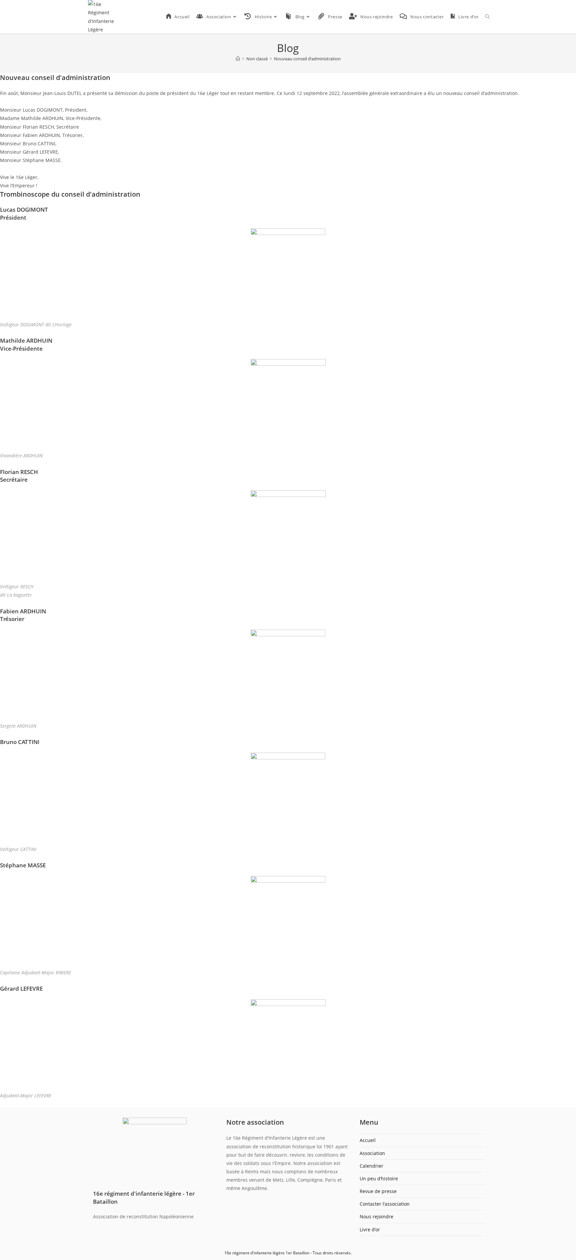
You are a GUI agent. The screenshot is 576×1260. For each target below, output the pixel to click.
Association (372, 1153)
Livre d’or (370, 1229)
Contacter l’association (385, 1204)
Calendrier (371, 1166)
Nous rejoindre (376, 1216)
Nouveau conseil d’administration (307, 59)
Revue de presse (378, 1191)
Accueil (368, 1140)
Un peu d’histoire (379, 1178)
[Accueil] (238, 59)
